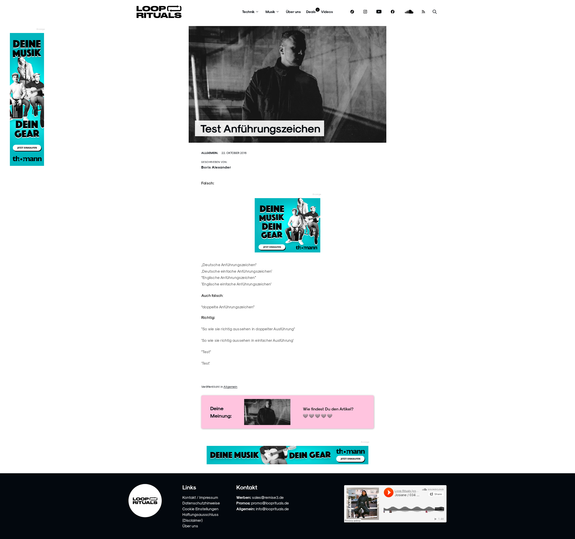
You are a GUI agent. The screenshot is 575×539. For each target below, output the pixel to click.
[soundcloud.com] (409, 12)
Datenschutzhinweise (201, 503)
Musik (270, 11)
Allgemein (230, 386)
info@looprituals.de (272, 508)
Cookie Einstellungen (200, 508)
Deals (311, 11)
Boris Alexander (216, 167)
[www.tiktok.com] (352, 11)
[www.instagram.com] (365, 12)
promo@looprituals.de (270, 503)
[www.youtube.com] (379, 12)
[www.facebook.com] (393, 12)
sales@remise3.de (268, 497)
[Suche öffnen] (435, 12)
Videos (327, 11)
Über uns (293, 11)
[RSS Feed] (423, 12)
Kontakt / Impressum (200, 497)
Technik (248, 11)
